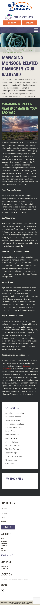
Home (2, 539)
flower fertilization (12, 420)
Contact (3, 550)
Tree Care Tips (11, 453)
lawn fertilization (12, 435)
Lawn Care (9, 431)
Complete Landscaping (20, 6)
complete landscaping (14, 413)
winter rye (9, 463)
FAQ (2, 548)
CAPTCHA (3, 521)
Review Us (29, 23)
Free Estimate (12, 23)
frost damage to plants (14, 424)
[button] (36, 30)
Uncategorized (11, 460)
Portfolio (4, 546)
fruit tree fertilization (13, 427)
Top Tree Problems (13, 449)
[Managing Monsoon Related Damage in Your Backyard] (20, 140)
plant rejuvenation (12, 438)
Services (4, 543)
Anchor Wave (25, 603)
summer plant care (13, 445)
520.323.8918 (27, 17)
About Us (4, 541)
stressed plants (11, 442)
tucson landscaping (13, 456)
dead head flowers (13, 417)
